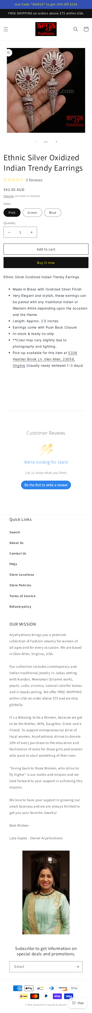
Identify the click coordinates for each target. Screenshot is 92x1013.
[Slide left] (35, 142)
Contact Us (17, 553)
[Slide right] (56, 142)
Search (14, 532)
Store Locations (21, 574)
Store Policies (20, 585)
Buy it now (46, 262)
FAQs (13, 564)
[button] (6, 29)
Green (32, 212)
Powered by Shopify (57, 1004)
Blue (52, 212)
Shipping (8, 195)
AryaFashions (39, 1004)
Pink (12, 212)
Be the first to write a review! (46, 485)
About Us (16, 543)
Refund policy (20, 606)
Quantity (9, 223)
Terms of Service (22, 596)
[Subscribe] (77, 966)
